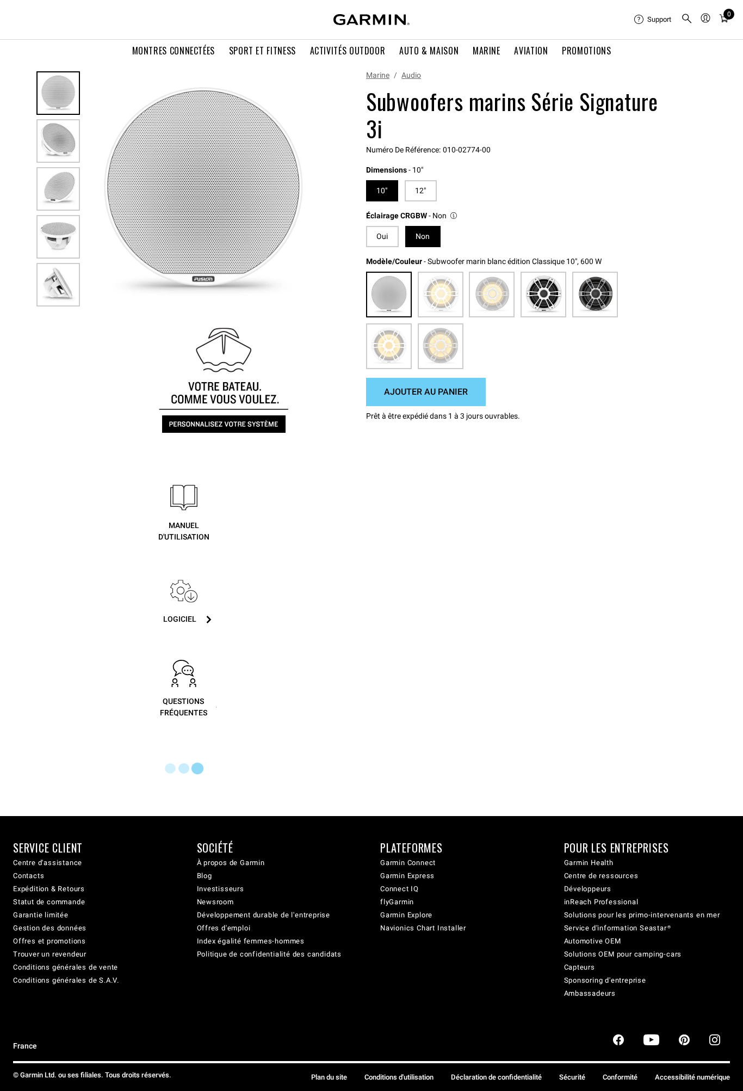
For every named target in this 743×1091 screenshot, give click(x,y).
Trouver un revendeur (49, 954)
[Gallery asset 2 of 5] (58, 141)
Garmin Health (589, 863)
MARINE (486, 50)
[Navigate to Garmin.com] (371, 19)
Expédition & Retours (49, 889)
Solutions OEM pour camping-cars (623, 954)
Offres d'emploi (224, 928)
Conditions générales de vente (65, 967)
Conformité (620, 1077)
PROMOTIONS (586, 50)
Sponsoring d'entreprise (605, 980)
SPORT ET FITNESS (262, 50)
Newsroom (215, 902)
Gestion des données (49, 928)
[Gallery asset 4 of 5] (58, 237)
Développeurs (588, 889)
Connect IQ (399, 889)
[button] (412, 216)
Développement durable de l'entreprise (264, 915)
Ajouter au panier (426, 392)
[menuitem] (653, 19)
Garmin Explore (406, 915)
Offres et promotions (49, 941)
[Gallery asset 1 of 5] (203, 191)
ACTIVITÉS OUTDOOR (348, 50)
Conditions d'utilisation (399, 1077)
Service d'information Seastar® (617, 928)
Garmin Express (407, 876)
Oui (382, 236)
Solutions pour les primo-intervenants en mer (642, 915)
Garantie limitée (41, 915)
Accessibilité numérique (692, 1077)
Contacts (28, 876)
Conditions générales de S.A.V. (66, 980)
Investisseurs (220, 889)
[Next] (309, 192)
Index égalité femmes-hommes (251, 941)
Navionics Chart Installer (423, 928)
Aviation (531, 50)
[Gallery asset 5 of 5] (58, 285)
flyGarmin (397, 902)
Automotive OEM (592, 941)
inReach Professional (601, 902)
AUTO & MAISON (429, 50)
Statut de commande (49, 902)
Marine (377, 75)
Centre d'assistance (47, 863)
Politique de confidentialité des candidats (269, 954)
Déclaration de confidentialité (496, 1077)
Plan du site (329, 1077)
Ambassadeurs (590, 993)
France (25, 1046)
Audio (411, 75)
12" (420, 190)
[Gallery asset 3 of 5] (58, 189)
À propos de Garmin (231, 863)
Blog (204, 876)
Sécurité (572, 1077)
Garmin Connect (408, 863)
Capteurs (579, 967)
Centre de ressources (601, 876)
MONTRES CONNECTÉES (173, 50)
